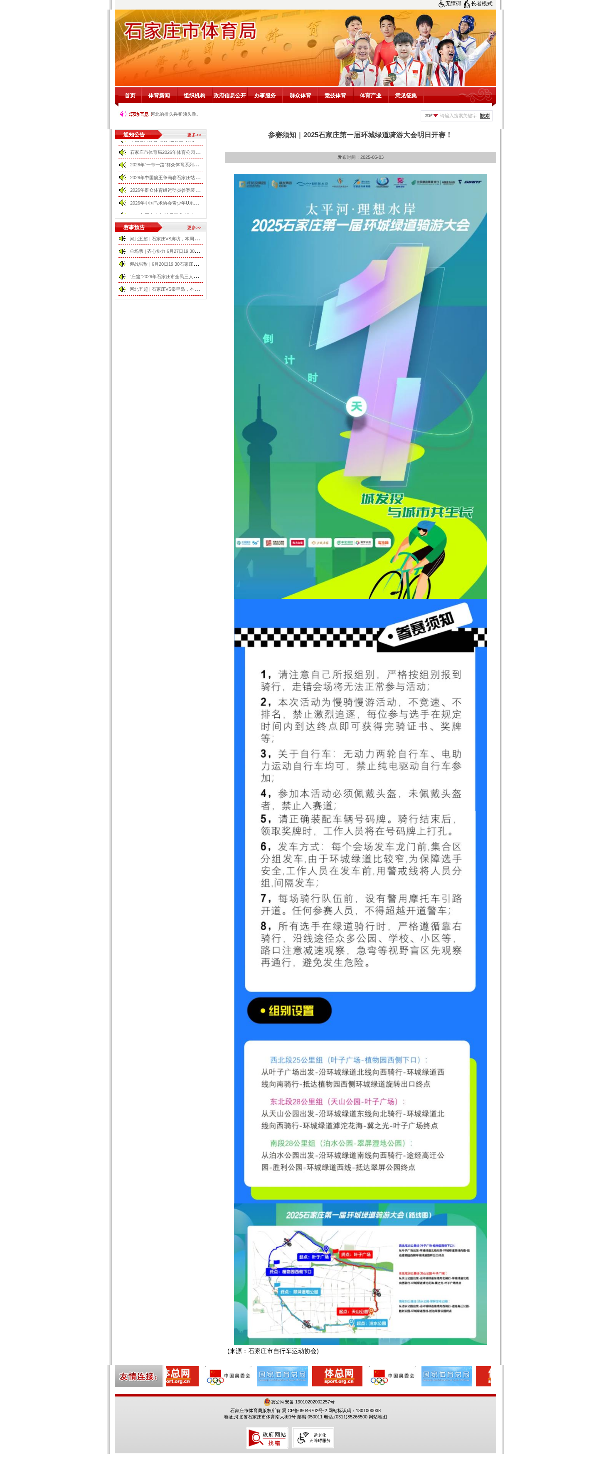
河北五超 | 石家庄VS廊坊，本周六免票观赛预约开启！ (185, 238)
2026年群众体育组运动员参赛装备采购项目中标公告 (183, 179)
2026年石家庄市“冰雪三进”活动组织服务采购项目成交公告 (189, 205)
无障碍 (453, 3)
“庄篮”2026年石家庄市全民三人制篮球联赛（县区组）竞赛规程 (193, 276)
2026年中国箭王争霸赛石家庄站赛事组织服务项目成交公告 (190, 166)
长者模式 (482, 3)
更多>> (194, 134)
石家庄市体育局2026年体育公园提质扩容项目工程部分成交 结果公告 (199, 141)
